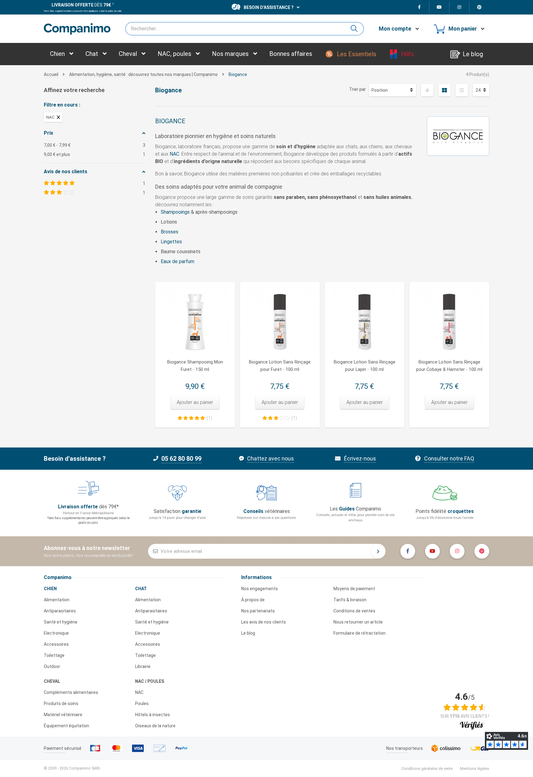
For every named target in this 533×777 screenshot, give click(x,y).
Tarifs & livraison (349, 599)
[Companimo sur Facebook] (419, 7)
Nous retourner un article (358, 622)
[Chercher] (356, 29)
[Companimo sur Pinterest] (479, 7)
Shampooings (175, 212)
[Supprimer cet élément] (58, 117)
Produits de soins (61, 703)
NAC (174, 154)
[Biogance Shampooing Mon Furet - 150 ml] (195, 322)
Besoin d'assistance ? (269, 7)
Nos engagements (259, 588)
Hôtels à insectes (152, 714)
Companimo (58, 577)
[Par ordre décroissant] (427, 90)
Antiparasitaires (60, 610)
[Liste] (462, 90)
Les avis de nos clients (263, 622)
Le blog (248, 633)
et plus (94, 154)
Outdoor (52, 666)
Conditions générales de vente (426, 768)
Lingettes (171, 242)
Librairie (143, 666)
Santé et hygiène (60, 622)
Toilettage (54, 655)
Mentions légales (474, 768)
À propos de (253, 599)
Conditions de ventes (354, 610)
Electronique (56, 633)
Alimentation (56, 599)
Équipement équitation (66, 725)
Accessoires (56, 644)
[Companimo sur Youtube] (439, 7)
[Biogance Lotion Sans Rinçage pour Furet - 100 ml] (280, 322)
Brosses (169, 232)
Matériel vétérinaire (63, 714)
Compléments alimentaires (71, 692)
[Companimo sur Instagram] (459, 7)
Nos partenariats (258, 610)
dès (81, 4)
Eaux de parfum (177, 261)
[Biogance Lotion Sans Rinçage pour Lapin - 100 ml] (365, 322)
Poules (142, 703)
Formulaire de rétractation (359, 633)
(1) (209, 417)
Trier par (357, 89)
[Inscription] (378, 551)
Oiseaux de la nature (155, 725)
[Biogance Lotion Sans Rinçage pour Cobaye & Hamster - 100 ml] (449, 322)
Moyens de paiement (354, 588)
